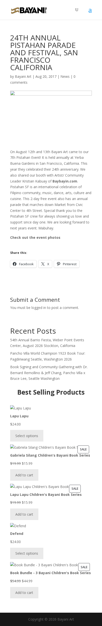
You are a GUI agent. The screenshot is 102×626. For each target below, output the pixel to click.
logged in (38, 307)
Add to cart (24, 475)
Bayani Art (23, 76)
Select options (26, 435)
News (65, 76)
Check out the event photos (35, 237)
